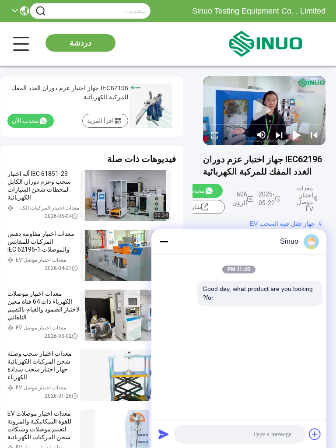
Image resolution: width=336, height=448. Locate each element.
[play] (264, 111)
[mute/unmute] (261, 134)
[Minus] (163, 241)
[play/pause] (296, 134)
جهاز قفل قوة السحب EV (282, 223)
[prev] (314, 134)
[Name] (40, 11)
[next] (279, 134)
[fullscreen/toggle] (214, 134)
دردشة (80, 42)
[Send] (164, 434)
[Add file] (315, 434)
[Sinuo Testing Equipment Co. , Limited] (277, 44)
